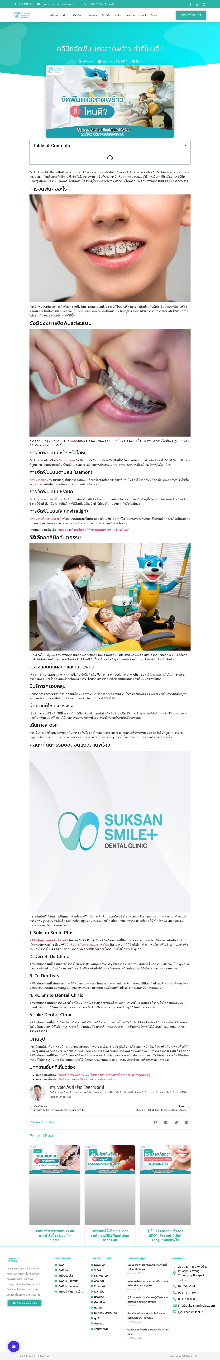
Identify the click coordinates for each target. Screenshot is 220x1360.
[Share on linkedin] (166, 1122)
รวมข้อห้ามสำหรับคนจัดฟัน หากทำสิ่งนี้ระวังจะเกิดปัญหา (54, 1235)
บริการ (65, 15)
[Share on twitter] (176, 1122)
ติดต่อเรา (155, 15)
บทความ (131, 15)
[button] (13, 1346)
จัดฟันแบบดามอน (40, 480)
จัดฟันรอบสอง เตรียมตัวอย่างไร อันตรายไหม (87, 1079)
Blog (138, 61)
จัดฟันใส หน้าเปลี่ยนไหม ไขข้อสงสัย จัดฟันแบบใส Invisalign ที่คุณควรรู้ (104, 1075)
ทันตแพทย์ (92, 15)
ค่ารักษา (118, 15)
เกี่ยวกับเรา (78, 15)
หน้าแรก (54, 15)
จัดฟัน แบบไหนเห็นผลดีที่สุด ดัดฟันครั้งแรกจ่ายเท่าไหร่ (93, 529)
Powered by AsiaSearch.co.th (184, 1356)
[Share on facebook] (155, 1122)
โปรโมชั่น (106, 15)
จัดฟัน (74, 441)
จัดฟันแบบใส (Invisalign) (45, 518)
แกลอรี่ (142, 15)
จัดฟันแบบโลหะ (65, 460)
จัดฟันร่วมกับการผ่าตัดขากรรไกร (88, 944)
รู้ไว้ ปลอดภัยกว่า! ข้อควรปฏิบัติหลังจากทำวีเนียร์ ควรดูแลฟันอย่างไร (165, 1235)
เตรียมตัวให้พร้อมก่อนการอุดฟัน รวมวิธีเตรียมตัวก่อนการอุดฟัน (110, 1235)
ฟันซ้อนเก (84, 311)
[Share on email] (187, 1122)
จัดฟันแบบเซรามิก (41, 499)
